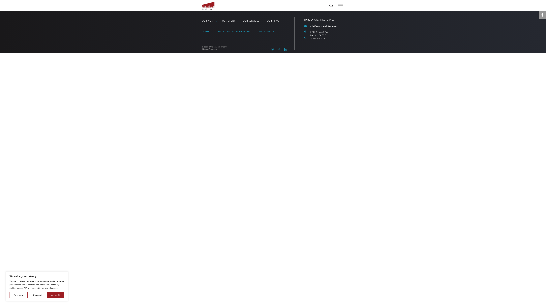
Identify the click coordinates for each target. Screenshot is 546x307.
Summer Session (265, 31)
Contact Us (223, 31)
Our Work (209, 21)
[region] (37, 286)
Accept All (55, 295)
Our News (274, 21)
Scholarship (243, 31)
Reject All (37, 295)
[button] (542, 15)
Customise (18, 295)
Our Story (230, 21)
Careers (206, 31)
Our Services (252, 21)
